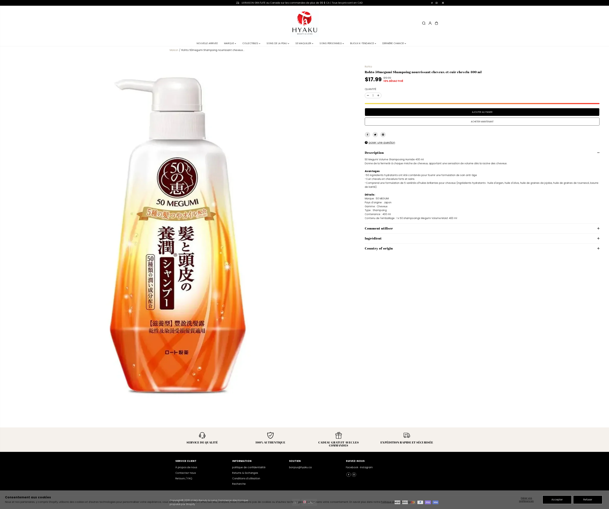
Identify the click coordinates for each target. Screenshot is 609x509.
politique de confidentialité (248, 467)
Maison (174, 50)
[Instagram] (437, 3)
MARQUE (229, 43)
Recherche (239, 484)
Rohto (368, 66)
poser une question (382, 142)
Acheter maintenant (482, 121)
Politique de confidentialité (397, 502)
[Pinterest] (383, 134)
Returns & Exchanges (245, 473)
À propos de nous (186, 467)
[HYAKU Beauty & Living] (304, 23)
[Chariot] (436, 23)
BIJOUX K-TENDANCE (362, 43)
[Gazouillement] (375, 134)
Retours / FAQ (183, 478)
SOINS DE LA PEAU (277, 43)
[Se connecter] (430, 23)
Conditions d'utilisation (246, 478)
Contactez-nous (185, 473)
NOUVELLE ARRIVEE (207, 43)
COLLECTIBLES (250, 43)
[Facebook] (432, 3)
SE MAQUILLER (303, 43)
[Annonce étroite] (443, 3)
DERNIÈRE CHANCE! (393, 43)
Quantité (370, 89)
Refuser (587, 499)
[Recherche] (424, 23)
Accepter (557, 499)
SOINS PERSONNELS (331, 43)
